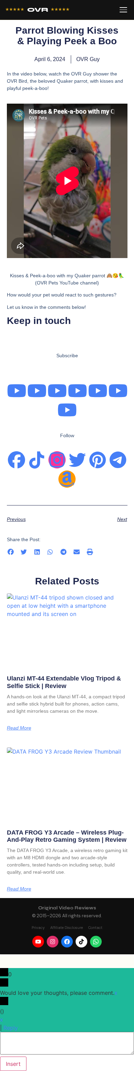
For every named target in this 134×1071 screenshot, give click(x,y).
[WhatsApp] (96, 941)
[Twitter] (77, 459)
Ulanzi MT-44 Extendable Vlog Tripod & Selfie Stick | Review (64, 682)
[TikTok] (81, 941)
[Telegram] (117, 459)
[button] (11, 552)
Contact (95, 927)
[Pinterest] (97, 459)
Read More (19, 727)
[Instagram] (57, 459)
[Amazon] (67, 479)
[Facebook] (16, 459)
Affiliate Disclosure (66, 927)
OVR (37, 9)
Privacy (38, 927)
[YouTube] (38, 941)
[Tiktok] (36, 459)
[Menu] (123, 10)
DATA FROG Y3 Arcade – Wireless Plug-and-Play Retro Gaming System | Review (66, 836)
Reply (10, 1027)
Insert (13, 1063)
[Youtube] (16, 390)
